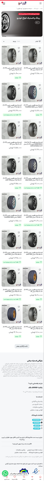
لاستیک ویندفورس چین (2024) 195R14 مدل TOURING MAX (12, 216)
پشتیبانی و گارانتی (37, 401)
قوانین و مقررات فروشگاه (35, 452)
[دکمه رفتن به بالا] (41, 472)
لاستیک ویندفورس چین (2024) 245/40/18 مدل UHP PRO (12, 290)
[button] (40, 48)
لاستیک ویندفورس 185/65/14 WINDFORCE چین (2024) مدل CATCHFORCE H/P (33, 144)
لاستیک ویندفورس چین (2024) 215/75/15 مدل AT (12, 328)
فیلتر (37, 41)
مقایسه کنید (39, 51)
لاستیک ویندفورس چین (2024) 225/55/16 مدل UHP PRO (12, 253)
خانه (41, 9)
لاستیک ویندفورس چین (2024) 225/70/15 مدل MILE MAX (33, 179)
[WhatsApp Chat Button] (5, 473)
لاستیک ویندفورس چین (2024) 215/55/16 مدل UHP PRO (33, 253)
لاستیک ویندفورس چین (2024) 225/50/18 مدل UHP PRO (33, 216)
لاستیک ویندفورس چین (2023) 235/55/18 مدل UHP (12, 106)
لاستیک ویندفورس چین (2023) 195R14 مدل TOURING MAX (33, 106)
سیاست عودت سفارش (21, 452)
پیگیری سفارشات (37, 407)
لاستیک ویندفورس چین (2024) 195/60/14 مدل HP (12, 143)
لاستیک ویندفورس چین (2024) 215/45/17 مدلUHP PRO (12, 179)
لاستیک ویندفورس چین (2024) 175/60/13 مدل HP (33, 69)
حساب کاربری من (37, 404)
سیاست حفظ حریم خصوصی (34, 450)
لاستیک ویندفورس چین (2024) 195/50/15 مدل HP (33, 328)
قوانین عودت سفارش (36, 410)
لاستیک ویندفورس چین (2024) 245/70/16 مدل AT (33, 290)
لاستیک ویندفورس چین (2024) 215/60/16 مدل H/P (12, 69)
